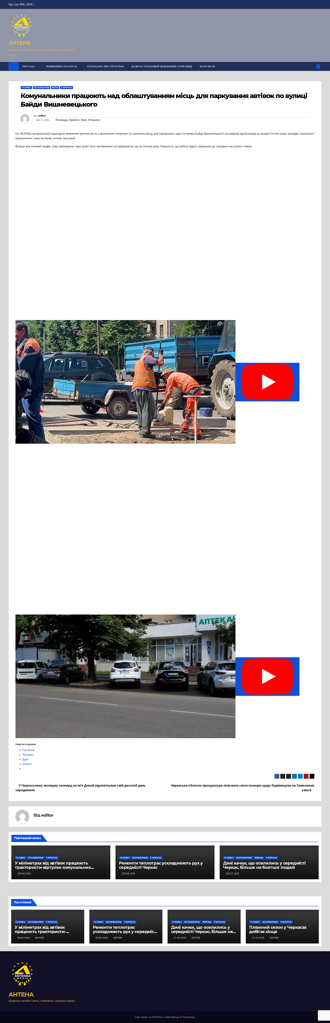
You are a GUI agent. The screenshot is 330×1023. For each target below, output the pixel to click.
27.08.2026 (180, 938)
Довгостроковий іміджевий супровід (161, 66)
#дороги (74, 119)
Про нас (29, 66)
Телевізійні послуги (62, 66)
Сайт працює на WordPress (149, 1017)
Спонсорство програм (105, 66)
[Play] (267, 382)
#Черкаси (94, 119)
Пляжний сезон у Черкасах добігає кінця (277, 929)
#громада (62, 119)
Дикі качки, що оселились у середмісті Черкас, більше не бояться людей (264, 865)
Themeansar (188, 1017)
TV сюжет (26, 87)
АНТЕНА (20, 43)
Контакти (207, 66)
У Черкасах (66, 87)
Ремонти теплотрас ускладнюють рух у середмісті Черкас (161, 865)
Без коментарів (41, 87)
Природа (259, 858)
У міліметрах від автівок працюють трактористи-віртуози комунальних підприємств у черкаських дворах (53, 867)
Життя (55, 87)
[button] (312, 66)
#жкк (84, 119)
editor (42, 115)
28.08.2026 (23, 938)
